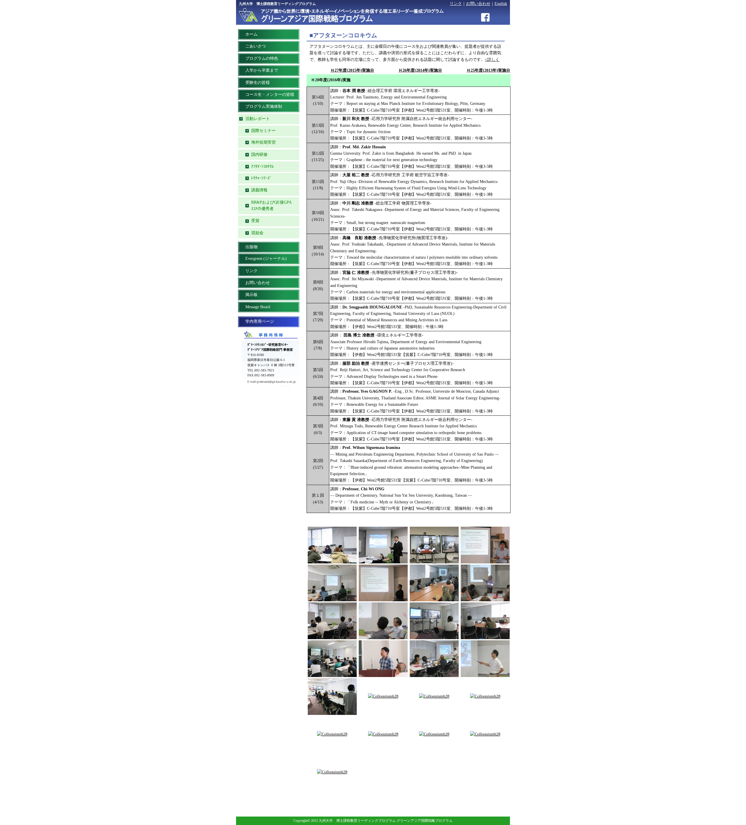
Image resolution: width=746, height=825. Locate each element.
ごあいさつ (255, 46)
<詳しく (492, 59)
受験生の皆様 (257, 82)
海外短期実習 (263, 142)
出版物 (251, 247)
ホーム (251, 34)
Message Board (257, 307)
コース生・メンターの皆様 (269, 94)
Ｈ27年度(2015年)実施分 (352, 70)
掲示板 (251, 294)
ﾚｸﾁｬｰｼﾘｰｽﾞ (261, 178)
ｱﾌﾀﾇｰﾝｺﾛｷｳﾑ (262, 166)
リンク (456, 3)
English (501, 3)
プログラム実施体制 (263, 106)
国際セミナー (263, 130)
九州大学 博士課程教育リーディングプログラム (277, 4)
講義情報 (259, 190)
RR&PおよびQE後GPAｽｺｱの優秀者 (271, 205)
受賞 (255, 220)
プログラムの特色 (261, 58)
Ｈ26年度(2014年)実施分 (420, 70)
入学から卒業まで (261, 70)
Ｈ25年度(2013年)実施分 (488, 70)
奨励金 (257, 233)
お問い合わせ (478, 3)
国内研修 (259, 154)
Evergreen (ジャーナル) (266, 258)
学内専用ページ (259, 321)
